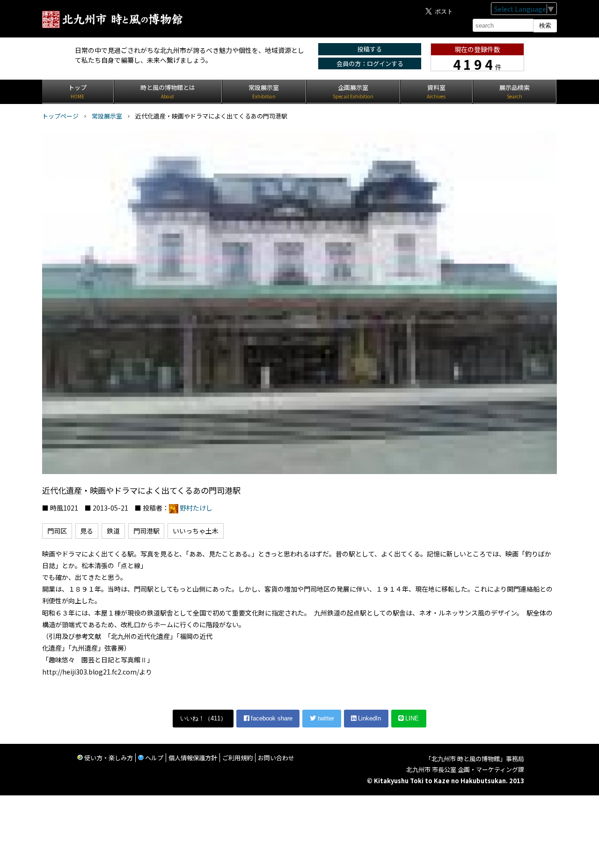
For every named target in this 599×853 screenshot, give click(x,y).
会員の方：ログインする (369, 63)
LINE (411, 718)
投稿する (370, 49)
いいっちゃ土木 (196, 530)
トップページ (60, 115)
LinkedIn (368, 718)
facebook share (270, 718)
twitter (325, 718)
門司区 (57, 530)
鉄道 (113, 530)
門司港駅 (146, 530)
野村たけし (196, 507)
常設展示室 (107, 115)
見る (86, 530)
